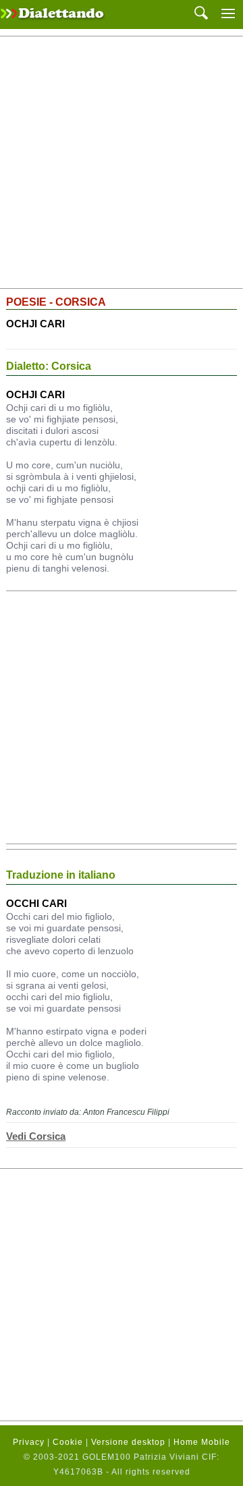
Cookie (68, 1442)
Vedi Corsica (35, 1136)
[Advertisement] (121, 162)
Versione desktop (128, 1442)
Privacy (29, 1442)
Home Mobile (201, 1442)
